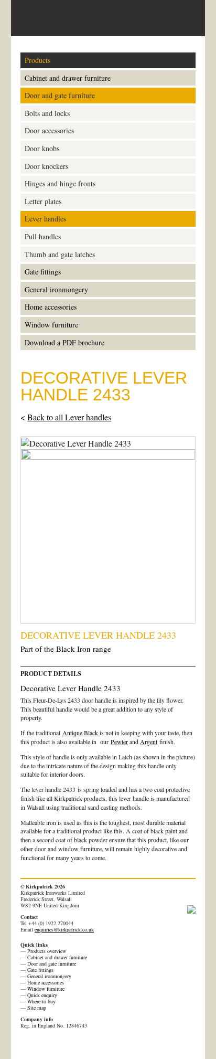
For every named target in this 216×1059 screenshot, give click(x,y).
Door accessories (49, 130)
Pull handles (43, 236)
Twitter (53, 1043)
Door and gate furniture (60, 95)
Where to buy (41, 1001)
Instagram (94, 1043)
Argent (148, 741)
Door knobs (42, 148)
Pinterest (26, 1043)
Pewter (119, 741)
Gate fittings (43, 272)
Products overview (46, 951)
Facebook (40, 1043)
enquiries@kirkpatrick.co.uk (64, 929)
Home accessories (51, 307)
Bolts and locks (47, 113)
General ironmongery (56, 289)
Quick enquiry (42, 995)
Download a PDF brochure (64, 342)
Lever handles (45, 219)
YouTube (67, 1043)
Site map (36, 1007)
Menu (188, 18)
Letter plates (43, 201)
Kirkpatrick (60, 18)
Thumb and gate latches (60, 254)
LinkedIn (81, 1043)
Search (169, 18)
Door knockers (46, 166)
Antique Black (81, 732)
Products (37, 60)
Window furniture (51, 325)
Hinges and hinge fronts (60, 183)
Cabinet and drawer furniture (68, 78)
